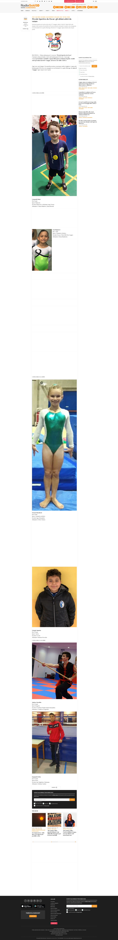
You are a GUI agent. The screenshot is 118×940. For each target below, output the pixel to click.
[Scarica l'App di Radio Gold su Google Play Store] (39, 906)
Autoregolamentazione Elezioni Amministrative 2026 (59, 931)
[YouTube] (40, 1)
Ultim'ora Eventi (54, 915)
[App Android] (49, 1)
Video (53, 10)
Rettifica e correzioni (82, 930)
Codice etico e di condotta (50, 930)
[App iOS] (51, 1)
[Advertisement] (54, 81)
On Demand (80, 10)
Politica (34, 10)
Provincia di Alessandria (40, 830)
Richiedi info (32, 916)
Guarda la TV (80, 1)
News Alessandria (38, 803)
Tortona (64, 17)
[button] (25, 28)
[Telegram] (44, 1)
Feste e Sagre (84, 88)
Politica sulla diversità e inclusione (38, 930)
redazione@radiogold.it (70, 938)
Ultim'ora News (54, 908)
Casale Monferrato (50, 17)
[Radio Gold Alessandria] (30, 6)
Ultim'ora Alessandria (55, 910)
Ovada (60, 17)
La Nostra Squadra (54, 903)
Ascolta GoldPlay (70, 1)
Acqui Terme (37, 17)
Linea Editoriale (58, 930)
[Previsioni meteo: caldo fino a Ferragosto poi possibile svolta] (39, 820)
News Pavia (46, 803)
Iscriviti (72, 799)
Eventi (41, 10)
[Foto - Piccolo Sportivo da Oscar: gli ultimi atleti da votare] (54, 42)
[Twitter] (37, 1)
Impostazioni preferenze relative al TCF (59, 932)
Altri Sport (49, 829)
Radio (66, 10)
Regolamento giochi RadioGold (67, 930)
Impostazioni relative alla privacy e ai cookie (59, 933)
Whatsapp (53, 906)
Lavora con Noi (54, 920)
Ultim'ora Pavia (54, 911)
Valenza (68, 17)
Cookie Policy (61, 928)
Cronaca (27, 10)
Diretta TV (59, 10)
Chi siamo (53, 901)
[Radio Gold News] (58, 7)
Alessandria (43, 17)
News (22, 10)
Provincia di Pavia (35, 831)
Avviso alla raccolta (59, 935)
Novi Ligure (56, 17)
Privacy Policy (46, 805)
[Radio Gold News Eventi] (92, 7)
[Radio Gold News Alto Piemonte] (81, 7)
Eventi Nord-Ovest (54, 803)
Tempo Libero (90, 88)
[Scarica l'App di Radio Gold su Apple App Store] (26, 906)
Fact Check (76, 930)
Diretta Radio (53, 917)
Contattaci (54, 923)
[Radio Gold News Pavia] (69, 7)
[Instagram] (42, 1)
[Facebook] (35, 1)
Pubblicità (53, 905)
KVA (81, 938)
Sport (47, 10)
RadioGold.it (45, 938)
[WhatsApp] (47, 1)
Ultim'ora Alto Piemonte (56, 913)
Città (73, 10)
